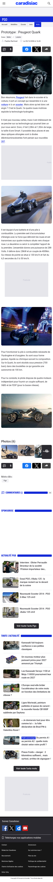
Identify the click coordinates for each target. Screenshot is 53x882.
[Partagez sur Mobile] (47, 48)
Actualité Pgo (8, 555)
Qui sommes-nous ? (35, 850)
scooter (19, 104)
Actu (38, 24)
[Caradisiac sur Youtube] (25, 828)
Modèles (14, 24)
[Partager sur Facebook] (27, 48)
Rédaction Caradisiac (9, 850)
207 (3, 141)
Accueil (4, 24)
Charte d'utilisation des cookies (12, 867)
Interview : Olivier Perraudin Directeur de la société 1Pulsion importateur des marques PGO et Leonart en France (33, 566)
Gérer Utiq (5, 872)
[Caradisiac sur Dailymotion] (19, 828)
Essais (23, 24)
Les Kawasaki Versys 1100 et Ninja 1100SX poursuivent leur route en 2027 (36, 674)
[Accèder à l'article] (10, 567)
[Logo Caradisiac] (26, 6)
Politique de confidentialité (37, 861)
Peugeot (20, 97)
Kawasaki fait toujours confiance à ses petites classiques (32, 646)
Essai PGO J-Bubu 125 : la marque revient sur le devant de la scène (34, 582)
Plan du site (32, 856)
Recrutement (6, 856)
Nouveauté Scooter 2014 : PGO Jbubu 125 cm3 (35, 610)
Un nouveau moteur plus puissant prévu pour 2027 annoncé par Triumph (33, 660)
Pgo (4, 19)
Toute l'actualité (10, 635)
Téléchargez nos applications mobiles (23, 837)
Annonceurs (32, 845)
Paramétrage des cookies (37, 867)
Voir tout (46, 451)
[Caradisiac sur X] (12, 828)
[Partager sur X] (37, 48)
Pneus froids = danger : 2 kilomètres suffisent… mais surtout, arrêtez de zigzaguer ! (36, 755)
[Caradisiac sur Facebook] (5, 828)
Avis (31, 24)
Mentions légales (7, 861)
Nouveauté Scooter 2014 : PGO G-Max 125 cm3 (35, 595)
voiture (4, 104)
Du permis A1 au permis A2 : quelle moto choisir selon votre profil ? (35, 741)
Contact (4, 845)
